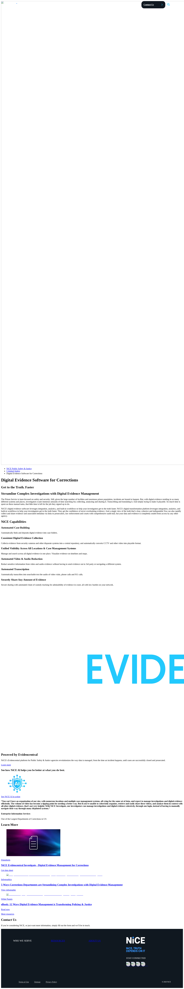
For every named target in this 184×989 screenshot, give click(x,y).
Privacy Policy (51, 982)
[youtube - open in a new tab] (143, 964)
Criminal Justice (13, 471)
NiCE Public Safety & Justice (19, 468)
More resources (7, 914)
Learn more (6, 765)
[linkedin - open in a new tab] (128, 964)
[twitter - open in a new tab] (133, 964)
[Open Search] (168, 4)
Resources (58, 940)
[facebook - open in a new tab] (138, 964)
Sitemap (37, 982)
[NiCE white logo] (17, 5)
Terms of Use (24, 982)
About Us (94, 940)
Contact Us (149, 4)
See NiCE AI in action (10, 796)
